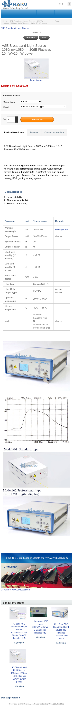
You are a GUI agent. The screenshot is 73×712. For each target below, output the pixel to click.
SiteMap (60, 704)
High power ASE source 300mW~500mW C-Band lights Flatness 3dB (40, 627)
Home (5, 21)
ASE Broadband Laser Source (22, 21)
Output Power (9, 102)
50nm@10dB (61, 229)
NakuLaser (28, 704)
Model (5, 107)
